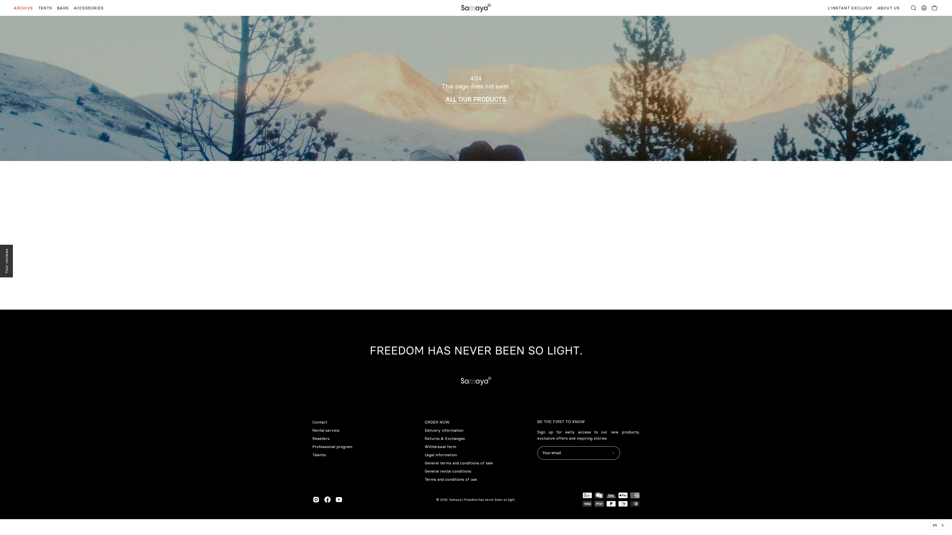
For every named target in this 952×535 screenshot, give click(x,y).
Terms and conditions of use (451, 479)
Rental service (325, 430)
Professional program (332, 446)
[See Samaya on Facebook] (327, 499)
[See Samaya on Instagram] (316, 499)
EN (935, 525)
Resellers (320, 438)
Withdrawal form (440, 446)
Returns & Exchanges (445, 438)
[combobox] (938, 525)
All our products (476, 99)
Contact (319, 422)
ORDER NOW (437, 422)
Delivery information (444, 430)
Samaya (455, 500)
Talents (319, 454)
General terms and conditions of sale (459, 462)
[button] (913, 8)
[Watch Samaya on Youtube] (339, 499)
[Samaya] (476, 8)
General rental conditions (448, 471)
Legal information (441, 454)
